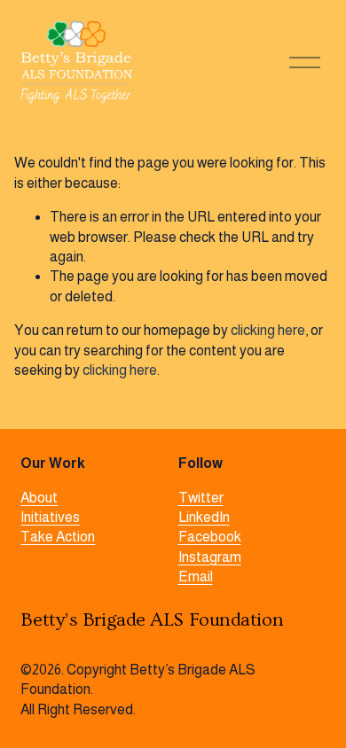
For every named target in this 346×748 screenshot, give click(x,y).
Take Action (57, 536)
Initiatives (50, 517)
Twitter (201, 497)
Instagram (209, 557)
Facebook (209, 536)
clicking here (268, 330)
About (39, 497)
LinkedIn (204, 517)
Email (195, 576)
